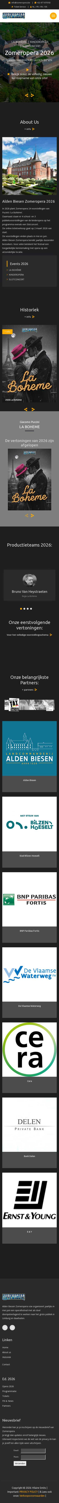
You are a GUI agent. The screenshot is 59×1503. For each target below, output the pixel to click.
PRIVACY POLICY (29, 1491)
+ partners (27, 689)
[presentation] (26, 95)
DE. (46, 6)
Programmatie (9, 1391)
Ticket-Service (20, 6)
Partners (6, 1405)
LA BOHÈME (18, 41)
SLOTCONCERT (31, 46)
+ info (28, 129)
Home (5, 1347)
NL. (33, 6)
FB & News (7, 1400)
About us (6, 1352)
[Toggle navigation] (53, 15)
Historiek (6, 1357)
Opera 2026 (8, 1386)
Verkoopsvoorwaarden (32, 1495)
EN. (42, 6)
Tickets (5, 1396)
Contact (6, 1364)
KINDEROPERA (39, 41)
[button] (21, 609)
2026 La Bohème (13, 400)
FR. (38, 6)
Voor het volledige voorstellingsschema (27, 634)
